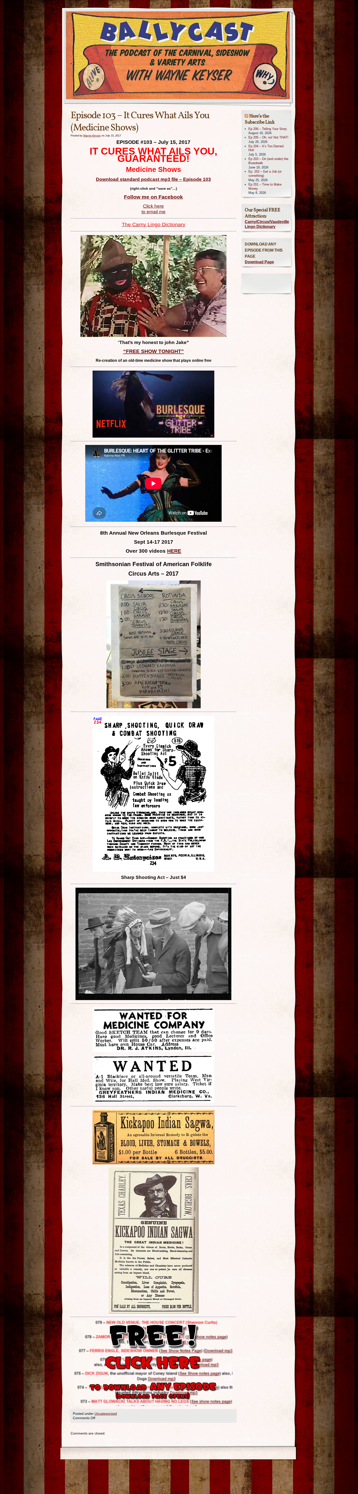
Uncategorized (105, 1413)
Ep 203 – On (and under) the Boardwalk (268, 161)
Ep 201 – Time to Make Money (265, 186)
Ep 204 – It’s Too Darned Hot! (265, 148)
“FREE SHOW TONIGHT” (153, 351)
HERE (174, 551)
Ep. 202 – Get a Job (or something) (265, 173)
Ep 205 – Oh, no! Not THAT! (268, 137)
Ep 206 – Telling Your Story (267, 129)
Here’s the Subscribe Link (259, 119)
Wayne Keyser (92, 135)
